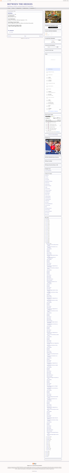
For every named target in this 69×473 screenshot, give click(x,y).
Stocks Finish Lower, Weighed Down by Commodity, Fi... (52, 309)
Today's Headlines (49, 248)
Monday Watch (49, 276)
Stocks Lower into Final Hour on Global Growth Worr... (52, 300)
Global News (47, 175)
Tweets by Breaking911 (48, 170)
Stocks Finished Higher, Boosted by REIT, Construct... (52, 397)
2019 (47, 228)
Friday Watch (48, 288)
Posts (47, 33)
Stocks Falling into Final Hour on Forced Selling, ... (52, 311)
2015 (47, 233)
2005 (47, 453)
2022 (47, 224)
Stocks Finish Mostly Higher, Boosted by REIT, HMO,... (52, 322)
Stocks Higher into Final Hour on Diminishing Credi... (51, 258)
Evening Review (32, 8)
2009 (47, 241)
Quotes (46, 206)
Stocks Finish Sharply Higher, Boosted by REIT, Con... (52, 418)
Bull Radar (48, 251)
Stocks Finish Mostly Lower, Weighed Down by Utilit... (53, 343)
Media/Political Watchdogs (48, 181)
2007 (47, 451)
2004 (47, 455)
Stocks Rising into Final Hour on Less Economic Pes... (52, 282)
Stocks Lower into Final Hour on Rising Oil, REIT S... (53, 268)
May (47, 444)
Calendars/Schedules (48, 196)
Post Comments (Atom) (26, 38)
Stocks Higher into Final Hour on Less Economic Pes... (52, 399)
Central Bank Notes (47, 191)
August (48, 440)
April (48, 445)
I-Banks (46, 187)
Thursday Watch (49, 341)
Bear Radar (48, 260)
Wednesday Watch (49, 253)
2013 (47, 235)
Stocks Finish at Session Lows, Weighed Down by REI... (52, 386)
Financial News (47, 182)
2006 (47, 452)
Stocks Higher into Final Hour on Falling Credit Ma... (52, 292)
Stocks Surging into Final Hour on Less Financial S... (52, 247)
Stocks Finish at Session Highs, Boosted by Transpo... (52, 354)
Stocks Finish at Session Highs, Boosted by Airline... (52, 433)
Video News (46, 178)
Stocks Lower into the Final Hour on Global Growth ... (53, 335)
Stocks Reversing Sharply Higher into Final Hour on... (52, 435)
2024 (47, 221)
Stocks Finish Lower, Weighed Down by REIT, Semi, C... (52, 333)
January (48, 449)
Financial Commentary (48, 185)
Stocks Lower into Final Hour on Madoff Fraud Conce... (52, 365)
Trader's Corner (47, 194)
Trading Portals (47, 200)
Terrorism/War (47, 179)
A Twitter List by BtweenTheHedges (53, 134)
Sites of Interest (47, 212)
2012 (47, 237)
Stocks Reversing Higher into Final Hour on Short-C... (53, 378)
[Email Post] (15, 14)
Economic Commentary (48, 190)
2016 (47, 232)
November (48, 436)
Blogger (36, 471)
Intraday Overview (25, 8)
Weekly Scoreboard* (49, 280)
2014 (47, 234)
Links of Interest (49, 252)
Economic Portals (47, 188)
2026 (47, 219)
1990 (47, 456)
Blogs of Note (47, 214)
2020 (47, 226)
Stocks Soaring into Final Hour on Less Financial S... (52, 356)
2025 (47, 220)
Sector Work (46, 202)
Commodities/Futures (48, 199)
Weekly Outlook (49, 277)
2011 (47, 238)
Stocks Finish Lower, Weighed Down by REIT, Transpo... (52, 407)
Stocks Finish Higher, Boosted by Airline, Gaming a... (52, 290)
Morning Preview (19, 8)
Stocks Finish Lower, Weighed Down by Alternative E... (52, 363)
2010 (47, 239)
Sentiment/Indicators (48, 197)
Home (9, 8)
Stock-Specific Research (48, 208)
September (48, 439)
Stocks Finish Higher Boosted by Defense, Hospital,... (52, 255)
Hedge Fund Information (48, 211)
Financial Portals (47, 184)
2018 (47, 229)
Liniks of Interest (49, 404)
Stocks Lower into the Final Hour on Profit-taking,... (53, 410)
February (48, 448)
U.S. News (46, 176)
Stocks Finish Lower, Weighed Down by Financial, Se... (52, 298)
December (48, 243)
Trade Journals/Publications (48, 203)
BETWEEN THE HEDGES (19, 3)
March (48, 447)
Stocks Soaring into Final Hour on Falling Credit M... (52, 420)
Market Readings (47, 193)
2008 (47, 242)
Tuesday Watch (49, 264)
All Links (13, 8)
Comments (47, 34)
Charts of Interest (47, 209)
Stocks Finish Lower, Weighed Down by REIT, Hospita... (52, 266)
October (48, 438)
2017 (47, 230)
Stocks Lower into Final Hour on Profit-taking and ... (52, 345)
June (47, 443)
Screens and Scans (47, 205)
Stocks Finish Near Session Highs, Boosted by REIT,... (52, 245)
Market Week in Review (50, 374)
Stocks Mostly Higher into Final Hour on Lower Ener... (52, 324)
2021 (47, 225)
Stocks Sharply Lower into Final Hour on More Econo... (52, 388)
